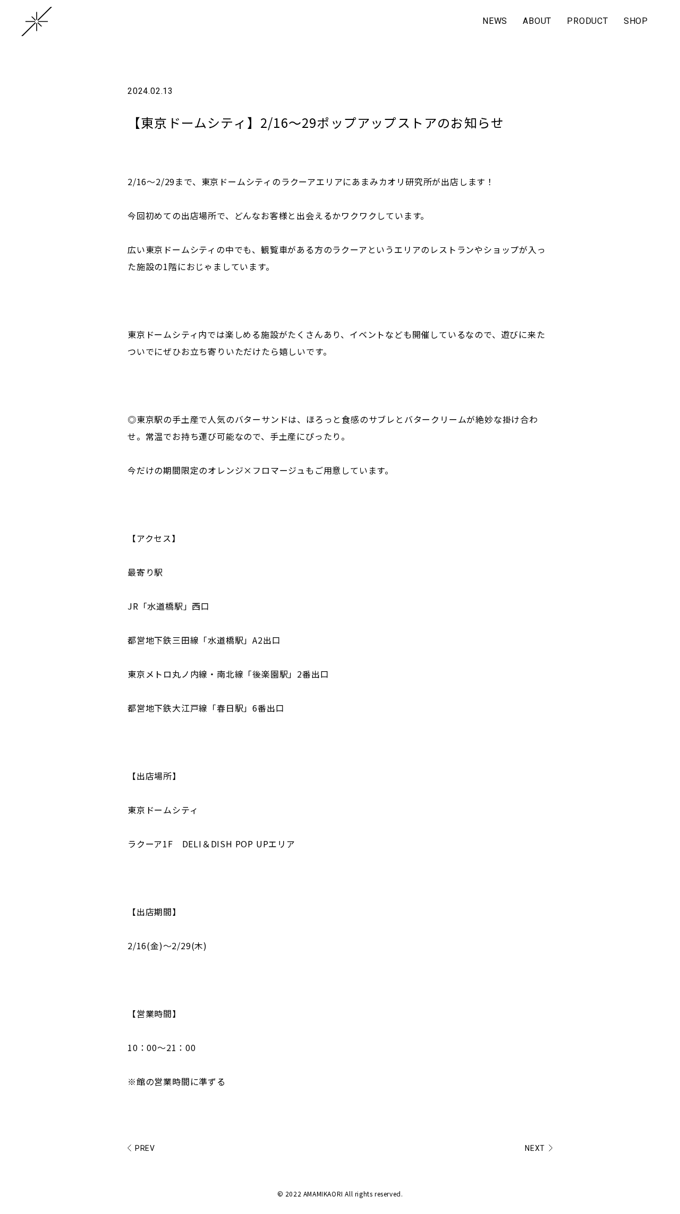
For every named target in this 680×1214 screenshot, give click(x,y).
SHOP (636, 21)
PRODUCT (587, 21)
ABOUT (537, 21)
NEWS (494, 21)
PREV (145, 1148)
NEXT (535, 1148)
